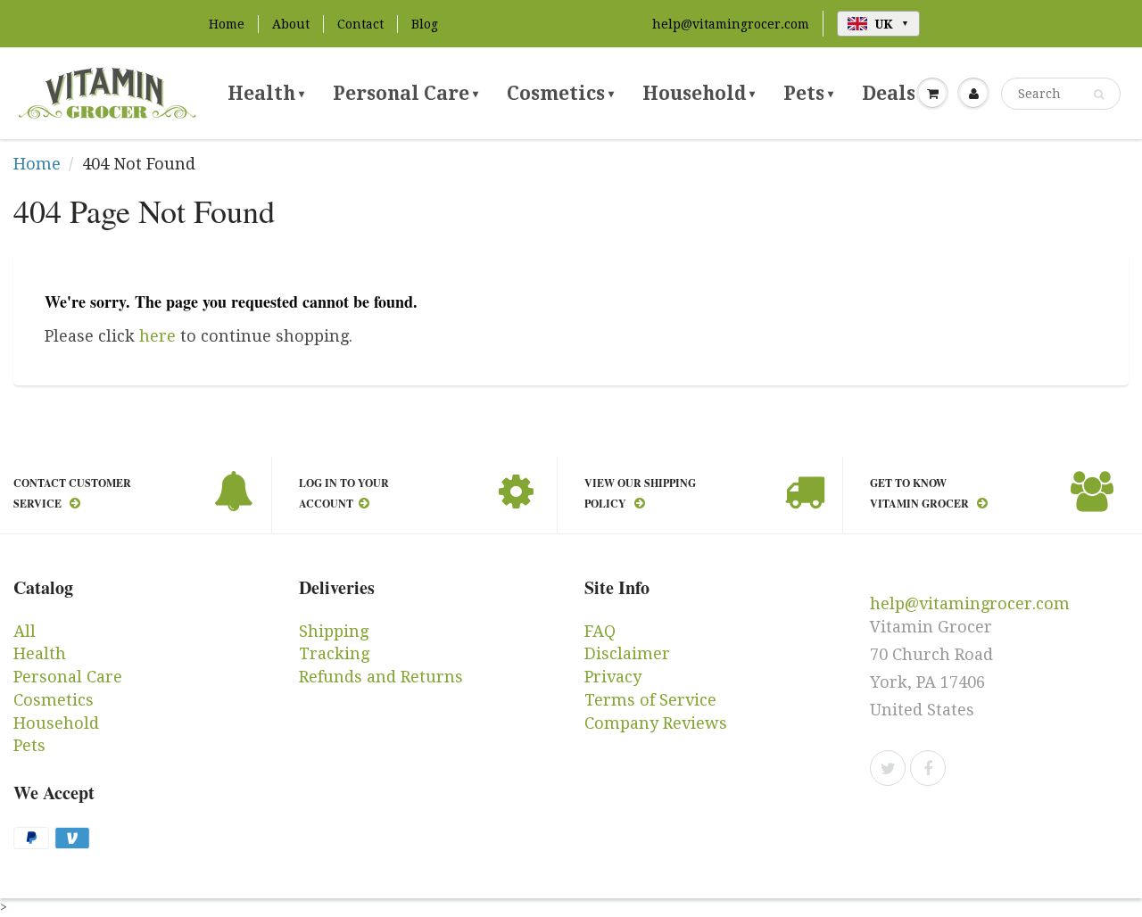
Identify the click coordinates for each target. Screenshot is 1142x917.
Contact (360, 24)
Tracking (334, 653)
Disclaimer (627, 653)
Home (226, 24)
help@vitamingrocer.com (730, 24)
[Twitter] (888, 768)
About (291, 24)
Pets (808, 93)
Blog (424, 24)
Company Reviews (655, 723)
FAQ (600, 631)
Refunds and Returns (381, 676)
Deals (893, 93)
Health (266, 93)
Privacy (612, 676)
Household (698, 93)
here (157, 335)
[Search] (1099, 94)
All (24, 631)
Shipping (333, 631)
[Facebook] (928, 768)
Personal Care (405, 93)
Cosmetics (560, 93)
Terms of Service (650, 699)
